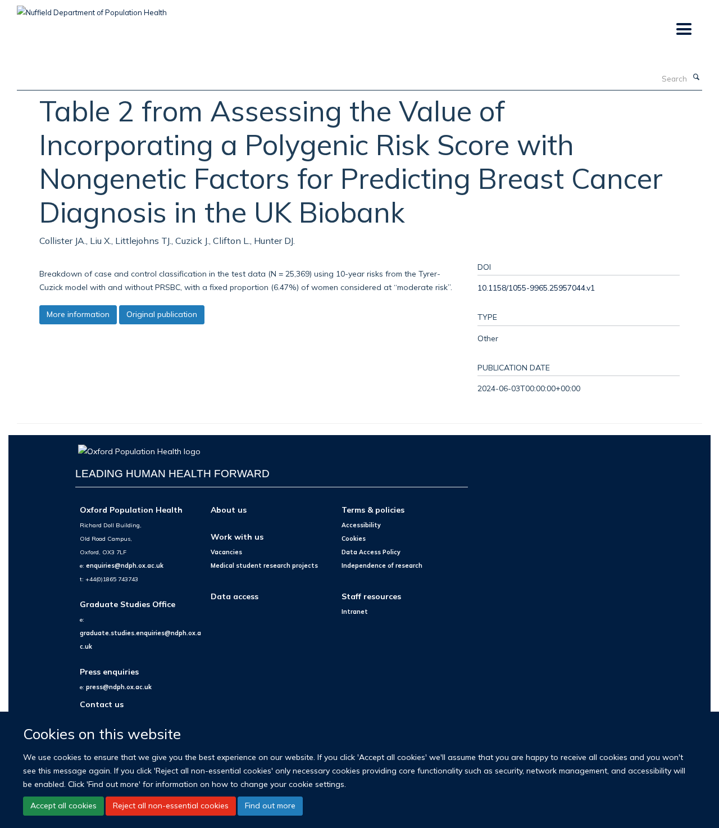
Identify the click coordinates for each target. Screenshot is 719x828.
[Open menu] (683, 29)
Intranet (355, 612)
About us (229, 509)
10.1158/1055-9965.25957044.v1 (536, 287)
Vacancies (226, 552)
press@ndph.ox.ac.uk (119, 687)
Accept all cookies (63, 805)
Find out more (270, 805)
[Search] (696, 77)
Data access (234, 596)
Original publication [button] (161, 314)
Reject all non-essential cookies (171, 805)
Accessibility (361, 525)
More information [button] (78, 314)
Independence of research (382, 565)
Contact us (102, 704)
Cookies (354, 538)
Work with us (237, 536)
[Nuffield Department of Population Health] (92, 8)
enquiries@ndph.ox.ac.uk (124, 565)
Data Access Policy (371, 552)
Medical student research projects (264, 565)
